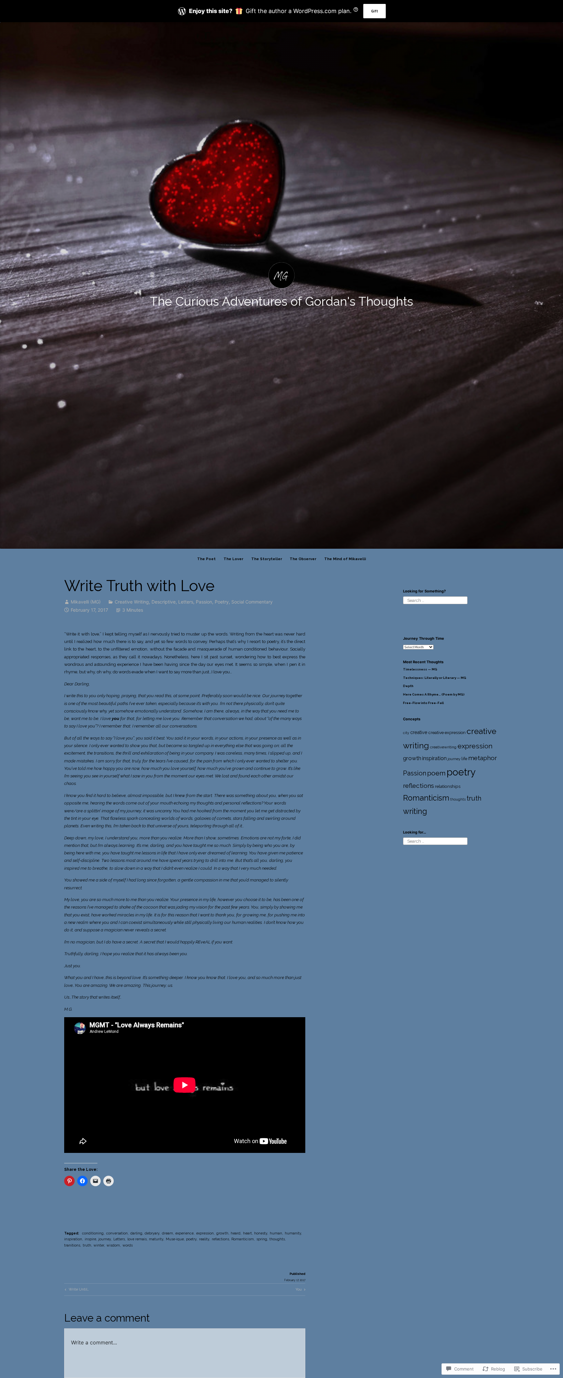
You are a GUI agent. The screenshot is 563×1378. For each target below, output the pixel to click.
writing (415, 811)
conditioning (93, 1233)
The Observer (303, 559)
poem (436, 773)
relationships (447, 786)
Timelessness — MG (420, 669)
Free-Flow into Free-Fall (423, 703)
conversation (117, 1233)
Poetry (222, 602)
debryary (152, 1233)
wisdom (113, 1245)
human (276, 1233)
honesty (260, 1233)
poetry (191, 1239)
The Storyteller (266, 559)
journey (104, 1239)
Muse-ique (175, 1239)
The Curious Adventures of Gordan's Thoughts (281, 301)
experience (184, 1233)
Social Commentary (252, 602)
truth (87, 1245)
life (464, 758)
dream (167, 1233)
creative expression (447, 732)
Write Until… (76, 1290)
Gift (374, 11)
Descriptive (164, 602)
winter (99, 1245)
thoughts (277, 1239)
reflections (220, 1239)
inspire (90, 1239)
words (128, 1245)
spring (261, 1239)
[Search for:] (435, 600)
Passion (204, 602)
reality (204, 1239)
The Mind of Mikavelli (345, 559)
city (406, 733)
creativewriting (443, 747)
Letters (185, 602)
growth (222, 1233)
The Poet (206, 559)
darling (136, 1233)
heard (235, 1233)
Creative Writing (132, 602)
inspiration (73, 1239)
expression (205, 1233)
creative (418, 732)
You (299, 1290)
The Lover (233, 559)
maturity (156, 1239)
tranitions (72, 1245)
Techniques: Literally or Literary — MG (434, 678)
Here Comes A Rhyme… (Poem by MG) (434, 694)
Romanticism (242, 1239)
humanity (293, 1233)
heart (247, 1233)
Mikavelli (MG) (86, 602)
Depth (408, 686)
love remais (137, 1239)
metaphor (482, 758)
